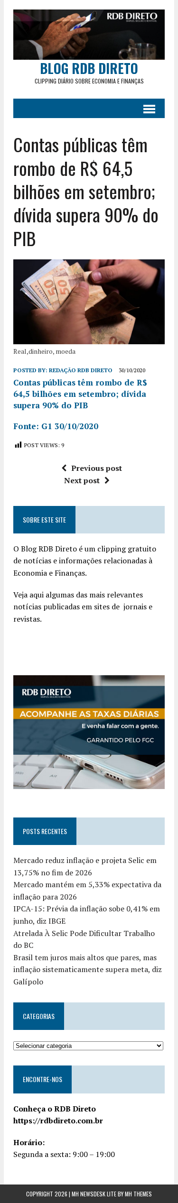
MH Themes (138, 1194)
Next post (82, 480)
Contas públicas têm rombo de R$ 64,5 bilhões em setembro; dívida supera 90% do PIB (80, 394)
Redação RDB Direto (80, 370)
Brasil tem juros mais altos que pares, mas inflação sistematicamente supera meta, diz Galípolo (87, 969)
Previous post (96, 468)
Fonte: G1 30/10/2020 (55, 426)
